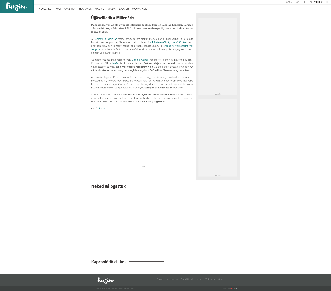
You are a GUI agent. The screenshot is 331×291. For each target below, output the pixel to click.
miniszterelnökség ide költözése (168, 42)
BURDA (288, 2)
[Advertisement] (142, 222)
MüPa (115, 63)
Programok (85, 9)
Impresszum (172, 279)
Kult (58, 9)
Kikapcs (99, 9)
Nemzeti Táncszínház (105, 39)
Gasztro (69, 9)
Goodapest (45, 9)
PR (236, 288)
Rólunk (160, 279)
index (102, 108)
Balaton (124, 9)
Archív (199, 279)
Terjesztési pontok (213, 279)
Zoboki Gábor (140, 59)
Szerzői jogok (187, 279)
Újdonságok (139, 9)
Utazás (111, 9)
